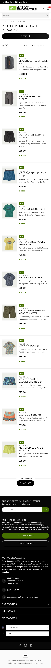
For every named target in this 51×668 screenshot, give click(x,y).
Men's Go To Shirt (29, 346)
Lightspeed (12, 663)
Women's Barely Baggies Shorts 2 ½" (30, 380)
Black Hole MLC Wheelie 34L (33, 62)
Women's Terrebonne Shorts (31, 136)
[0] (48, 8)
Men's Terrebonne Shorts (30, 98)
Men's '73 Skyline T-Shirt (33, 209)
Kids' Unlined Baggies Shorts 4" (32, 449)
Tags (12, 21)
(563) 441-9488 (13, 590)
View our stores (26, 543)
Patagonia (21, 21)
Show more (25, 483)
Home (4, 21)
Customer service (25, 535)
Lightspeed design (24, 663)
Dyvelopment (38, 663)
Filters (24, 36)
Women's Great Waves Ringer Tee (32, 243)
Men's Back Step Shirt (31, 277)
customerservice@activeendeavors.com (22, 597)
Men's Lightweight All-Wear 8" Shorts (32, 312)
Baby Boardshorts (30, 414)
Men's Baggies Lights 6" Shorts (32, 174)
